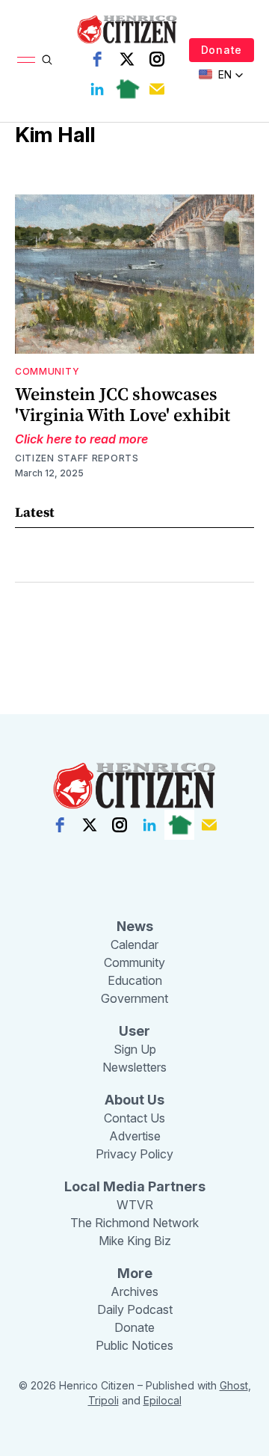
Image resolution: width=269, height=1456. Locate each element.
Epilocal (162, 1400)
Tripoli (103, 1400)
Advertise (135, 1135)
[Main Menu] (26, 60)
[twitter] (127, 59)
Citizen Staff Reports (77, 458)
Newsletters (134, 1067)
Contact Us (134, 1118)
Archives (134, 1291)
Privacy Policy (134, 1153)
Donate (221, 49)
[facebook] (97, 59)
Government (134, 998)
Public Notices (134, 1345)
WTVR (135, 1204)
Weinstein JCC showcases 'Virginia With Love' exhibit (122, 404)
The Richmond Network (134, 1222)
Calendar (134, 944)
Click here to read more (81, 438)
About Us (134, 1100)
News (135, 926)
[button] (221, 75)
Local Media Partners (134, 1186)
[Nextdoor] (127, 89)
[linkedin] (97, 89)
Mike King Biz (135, 1240)
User (134, 1031)
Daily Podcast (135, 1309)
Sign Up (135, 1049)
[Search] (47, 60)
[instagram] (157, 59)
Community (47, 371)
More (134, 1273)
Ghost (234, 1385)
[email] (157, 89)
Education (135, 980)
